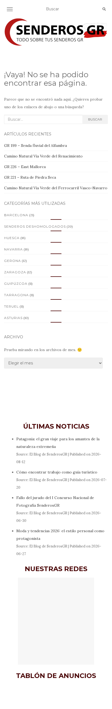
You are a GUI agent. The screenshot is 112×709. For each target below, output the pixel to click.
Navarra (13, 249)
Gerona (12, 261)
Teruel (11, 306)
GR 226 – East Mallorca (25, 166)
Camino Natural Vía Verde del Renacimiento (43, 156)
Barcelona (16, 215)
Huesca (12, 238)
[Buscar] (104, 9)
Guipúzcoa (15, 283)
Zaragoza (15, 272)
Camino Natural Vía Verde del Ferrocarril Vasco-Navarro (55, 187)
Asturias (13, 318)
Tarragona (16, 295)
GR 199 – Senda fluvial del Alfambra (35, 145)
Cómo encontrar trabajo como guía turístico (56, 472)
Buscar (95, 119)
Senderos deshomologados (35, 226)
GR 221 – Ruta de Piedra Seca (30, 177)
